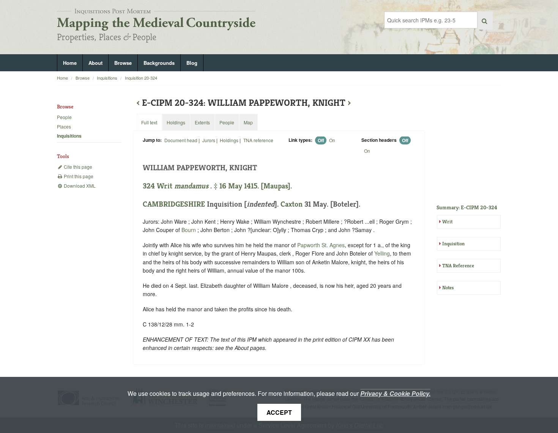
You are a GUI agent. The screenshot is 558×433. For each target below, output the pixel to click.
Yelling (382, 253)
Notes (448, 287)
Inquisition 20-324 (141, 78)
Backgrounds (159, 62)
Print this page (78, 176)
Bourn (188, 230)
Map (248, 122)
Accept (279, 412)
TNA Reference (458, 265)
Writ (447, 221)
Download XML (79, 185)
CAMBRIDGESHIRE (174, 204)
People (64, 117)
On (332, 140)
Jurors (208, 140)
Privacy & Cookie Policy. (395, 393)
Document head (180, 140)
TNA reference (258, 140)
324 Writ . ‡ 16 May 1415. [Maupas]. (217, 186)
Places (64, 126)
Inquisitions (107, 78)
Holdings (229, 140)
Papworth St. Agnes (321, 245)
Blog (191, 62)
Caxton (292, 204)
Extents (202, 122)
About (95, 62)
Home (70, 62)
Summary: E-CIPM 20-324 (467, 207)
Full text (149, 122)
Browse (123, 62)
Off (321, 140)
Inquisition (453, 243)
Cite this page (77, 166)
